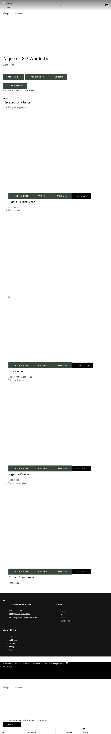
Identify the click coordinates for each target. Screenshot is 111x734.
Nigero (31, 90)
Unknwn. (9, 667)
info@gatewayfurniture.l (19, 613)
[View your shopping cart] (59, 5)
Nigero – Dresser (19, 474)
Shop (2, 732)
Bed (26, 90)
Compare (59, 77)
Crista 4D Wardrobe (21, 577)
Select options (83, 365)
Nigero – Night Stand (21, 202)
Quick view (62, 196)
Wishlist (86, 732)
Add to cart (13, 77)
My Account (32, 732)
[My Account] (29, 729)
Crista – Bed (16, 371)
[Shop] (2, 729)
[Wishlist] (84, 729)
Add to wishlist (37, 77)
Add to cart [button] (81, 196)
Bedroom (15, 90)
